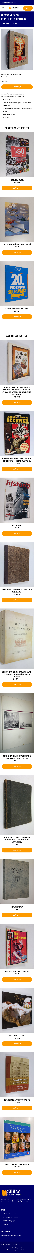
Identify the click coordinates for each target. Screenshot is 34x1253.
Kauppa (28, 8)
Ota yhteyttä (16, 1248)
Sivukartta (24, 1250)
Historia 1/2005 (17, 525)
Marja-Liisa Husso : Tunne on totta (17, 1164)
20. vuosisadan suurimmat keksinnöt (17, 309)
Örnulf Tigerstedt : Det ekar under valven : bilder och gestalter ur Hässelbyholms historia (17, 674)
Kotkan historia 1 (17, 907)
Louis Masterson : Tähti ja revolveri (17, 971)
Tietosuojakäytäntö (13, 1250)
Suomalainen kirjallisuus (11, 1217)
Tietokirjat (6, 23)
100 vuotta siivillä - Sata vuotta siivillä (17, 244)
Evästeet (23, 1248)
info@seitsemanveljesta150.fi (9, 2)
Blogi (6, 1224)
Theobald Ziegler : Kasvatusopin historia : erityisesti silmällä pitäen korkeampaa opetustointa (17, 839)
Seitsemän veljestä (10, 1214)
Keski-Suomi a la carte (17, 1036)
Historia (14, 23)
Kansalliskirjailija (9, 1221)
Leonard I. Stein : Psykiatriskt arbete (17, 1100)
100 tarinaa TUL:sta (17, 180)
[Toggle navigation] (3, 8)
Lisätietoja (17, 87)
